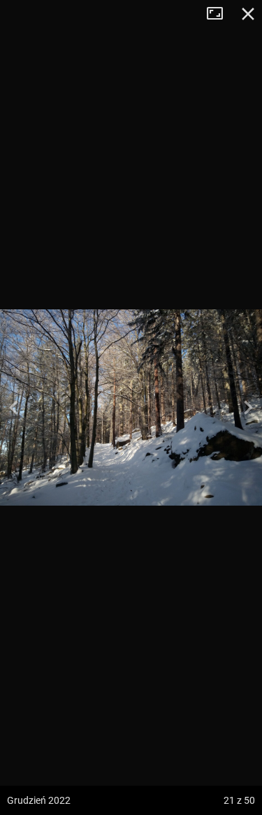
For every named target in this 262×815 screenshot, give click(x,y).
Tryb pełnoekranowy (220, 14)
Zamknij (248, 14)
